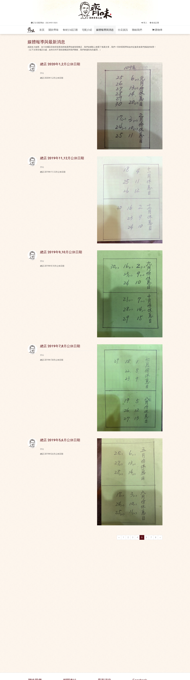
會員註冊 (155, 23)
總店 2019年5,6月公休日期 (60, 440)
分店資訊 (123, 29)
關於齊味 (54, 29)
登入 (145, 23)
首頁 (41, 29)
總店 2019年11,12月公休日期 (62, 158)
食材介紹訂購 (70, 29)
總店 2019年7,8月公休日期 (60, 346)
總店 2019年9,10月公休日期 (61, 252)
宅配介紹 (87, 29)
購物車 (158, 29)
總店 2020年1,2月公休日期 (60, 64)
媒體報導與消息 (105, 29)
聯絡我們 (137, 29)
